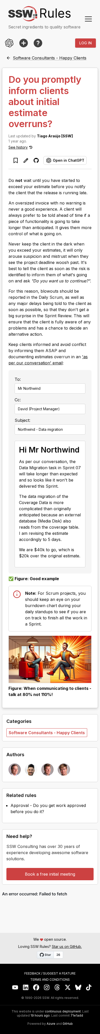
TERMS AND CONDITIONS (50, 979)
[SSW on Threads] (57, 987)
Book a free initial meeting (50, 874)
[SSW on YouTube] (15, 987)
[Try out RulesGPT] (9, 43)
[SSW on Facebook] (36, 987)
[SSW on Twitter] (68, 987)
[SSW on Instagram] (47, 987)
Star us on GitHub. (67, 946)
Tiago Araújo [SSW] (55, 136)
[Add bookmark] (16, 160)
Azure (51, 1023)
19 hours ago (40, 1015)
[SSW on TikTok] (89, 987)
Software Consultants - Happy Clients (47, 732)
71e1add (77, 1015)
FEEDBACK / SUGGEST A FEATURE (50, 973)
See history (18, 147)
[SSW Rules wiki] (38, 43)
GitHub (68, 1023)
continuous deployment (63, 1011)
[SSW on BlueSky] (78, 987)
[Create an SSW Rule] (23, 43)
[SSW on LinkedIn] (26, 987)
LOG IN (85, 43)
